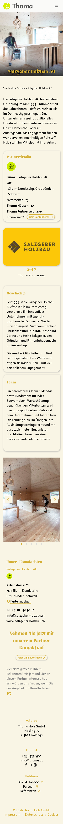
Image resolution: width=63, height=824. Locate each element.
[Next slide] (54, 499)
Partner (21, 88)
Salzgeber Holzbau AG (40, 88)
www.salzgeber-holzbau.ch (25, 621)
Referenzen (28, 791)
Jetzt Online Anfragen (30, 657)
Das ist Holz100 (28, 782)
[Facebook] (26, 765)
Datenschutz (34, 814)
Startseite (8, 88)
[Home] (17, 6)
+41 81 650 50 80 (23, 610)
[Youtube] (30, 765)
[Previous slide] (8, 499)
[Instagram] (35, 765)
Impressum (13, 814)
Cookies (53, 814)
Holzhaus (31, 776)
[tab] (21, 544)
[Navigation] (56, 6)
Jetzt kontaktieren (39, 217)
